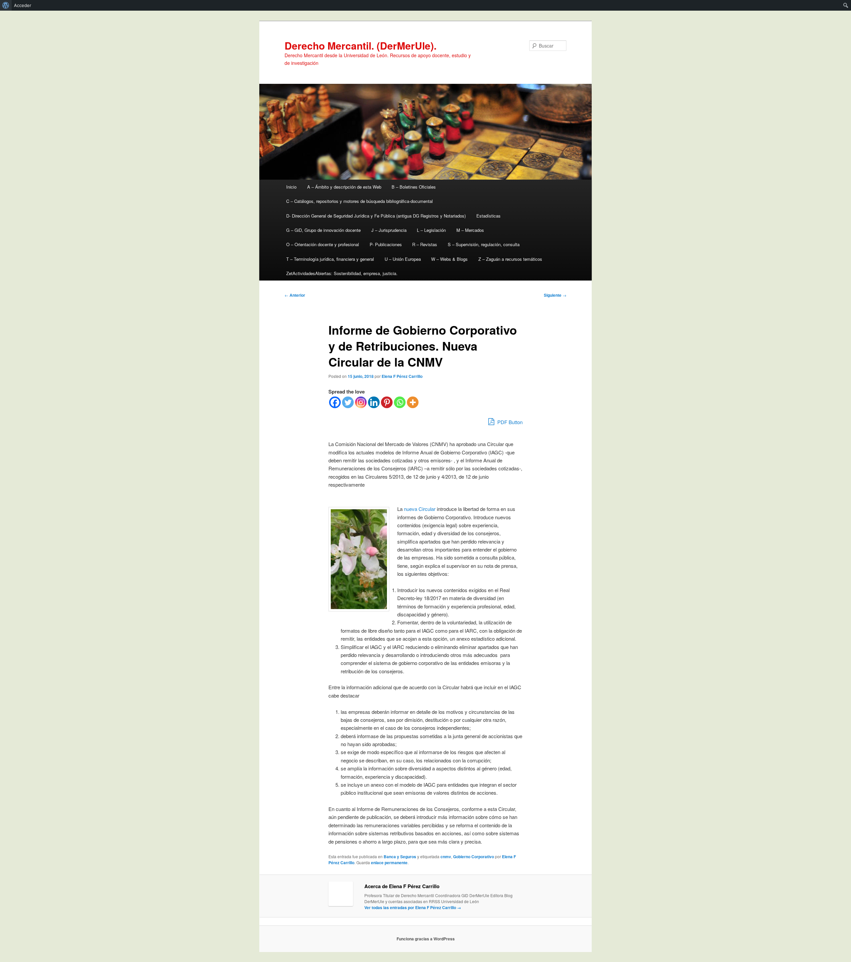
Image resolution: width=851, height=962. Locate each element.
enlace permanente (389, 863)
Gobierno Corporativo (473, 857)
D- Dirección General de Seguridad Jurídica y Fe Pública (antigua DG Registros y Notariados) (376, 216)
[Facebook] (335, 402)
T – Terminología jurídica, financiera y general (330, 259)
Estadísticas (488, 216)
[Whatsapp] (400, 402)
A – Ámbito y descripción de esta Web (344, 187)
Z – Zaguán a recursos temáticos (510, 259)
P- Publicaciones (386, 244)
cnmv (445, 857)
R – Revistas (424, 244)
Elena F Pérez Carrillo (402, 376)
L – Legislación (431, 230)
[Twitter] (348, 402)
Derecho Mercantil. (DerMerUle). (360, 45)
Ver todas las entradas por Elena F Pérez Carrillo (412, 907)
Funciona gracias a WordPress (426, 939)
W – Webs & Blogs (449, 259)
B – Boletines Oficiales (414, 187)
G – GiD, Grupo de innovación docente (323, 230)
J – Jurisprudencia (389, 230)
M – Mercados (470, 230)
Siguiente (555, 295)
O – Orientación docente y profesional (322, 244)
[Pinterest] (387, 402)
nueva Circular (419, 508)
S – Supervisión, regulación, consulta (484, 244)
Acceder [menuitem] (22, 5)
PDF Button (509, 421)
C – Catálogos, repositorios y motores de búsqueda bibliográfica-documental (359, 201)
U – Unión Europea (403, 259)
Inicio (291, 187)
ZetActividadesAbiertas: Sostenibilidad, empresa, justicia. (342, 273)
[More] (413, 402)
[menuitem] (6, 5)
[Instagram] (361, 402)
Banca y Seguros (400, 857)
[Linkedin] (374, 402)
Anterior (295, 295)
